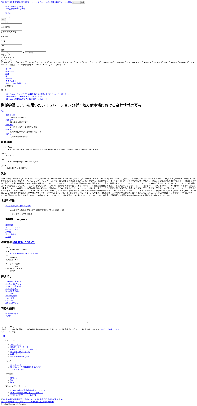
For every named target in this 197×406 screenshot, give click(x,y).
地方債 (8, 232)
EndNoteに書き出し (13, 284)
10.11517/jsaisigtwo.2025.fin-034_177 (24, 253)
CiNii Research (15, 365)
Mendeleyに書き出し (13, 286)
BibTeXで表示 (11, 296)
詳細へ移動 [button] (50, 2)
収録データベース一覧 (19, 347)
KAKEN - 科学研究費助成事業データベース (27, 390)
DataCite (30, 62)
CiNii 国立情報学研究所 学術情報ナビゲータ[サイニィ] (23, 2)
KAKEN (157, 62)
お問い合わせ (15, 354)
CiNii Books (119, 62)
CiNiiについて (15, 345)
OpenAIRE (41, 65)
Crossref (21, 62)
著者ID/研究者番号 (8, 32)
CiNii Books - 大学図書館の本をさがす (25, 367)
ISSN (3, 41)
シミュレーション (12, 227)
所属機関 (4, 36)
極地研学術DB (28, 65)
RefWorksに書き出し (13, 281)
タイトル (4, 22)
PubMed (183, 62)
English (8, 13)
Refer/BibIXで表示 (12, 291)
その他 (8, 316)
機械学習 (9, 225)
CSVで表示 (10, 301)
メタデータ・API (17, 369)
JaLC (5, 62)
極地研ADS (14, 65)
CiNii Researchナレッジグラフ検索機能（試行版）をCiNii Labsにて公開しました (37, 94)
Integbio (174, 62)
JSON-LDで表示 (11, 303)
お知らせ (13, 378)
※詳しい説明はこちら (110, 329)
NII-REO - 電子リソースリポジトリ (24, 395)
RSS (11, 380)
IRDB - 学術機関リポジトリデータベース (26, 393)
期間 (3, 50)
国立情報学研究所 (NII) (19, 357)
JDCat (86, 62)
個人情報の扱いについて (20, 352)
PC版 (3, 336)
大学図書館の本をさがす (15, 9)
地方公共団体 (10, 234)
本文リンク (5, 55)
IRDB (13, 62)
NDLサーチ (42, 62)
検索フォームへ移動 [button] (63, 2)
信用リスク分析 (11, 230)
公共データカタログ (56, 65)
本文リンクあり (9, 57)
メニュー (76, 2)
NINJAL (95, 62)
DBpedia (147, 62)
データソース (6, 60)
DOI (2, 46)
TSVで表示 (9, 298)
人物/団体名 (5, 27)
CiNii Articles (106, 62)
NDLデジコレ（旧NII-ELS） (61, 62)
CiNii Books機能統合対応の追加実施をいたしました (26, 99)
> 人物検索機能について (19, 83)
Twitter (12, 382)
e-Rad (165, 62)
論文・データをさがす (14, 7)
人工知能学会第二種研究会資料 (18, 206)
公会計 (8, 237)
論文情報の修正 (11, 314)
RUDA (78, 62)
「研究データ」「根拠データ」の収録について (24, 97)
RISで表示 (9, 293)
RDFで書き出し (11, 289)
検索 (82, 2)
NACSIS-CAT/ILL (134, 62)
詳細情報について (24, 242)
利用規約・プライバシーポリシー (23, 349)
